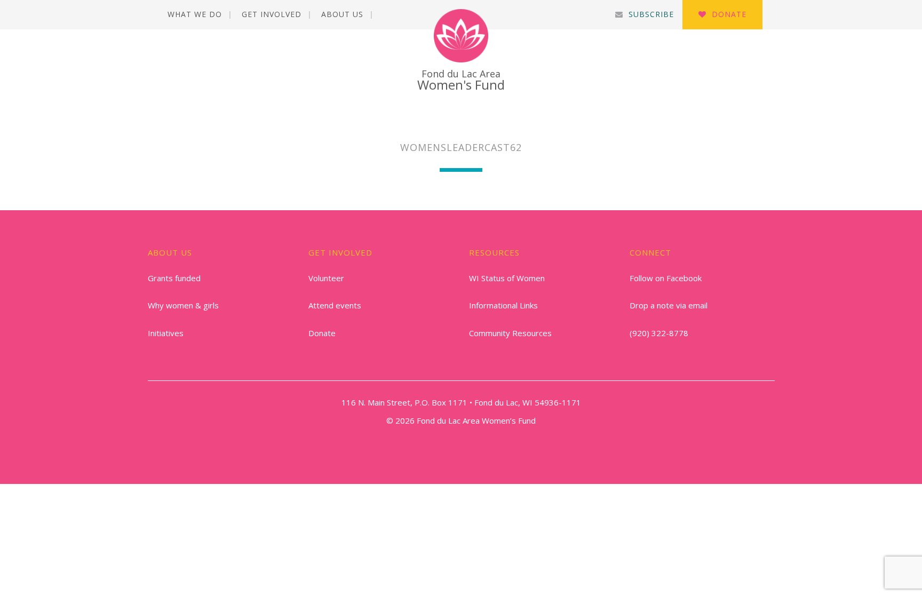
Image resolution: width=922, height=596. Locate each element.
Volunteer (326, 278)
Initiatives (166, 333)
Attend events (334, 305)
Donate (729, 14)
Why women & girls (183, 305)
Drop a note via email (669, 305)
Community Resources (510, 333)
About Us (342, 14)
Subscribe (651, 14)
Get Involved (271, 14)
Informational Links (503, 305)
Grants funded (174, 278)
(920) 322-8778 (659, 333)
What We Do (195, 14)
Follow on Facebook (666, 278)
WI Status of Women (507, 278)
